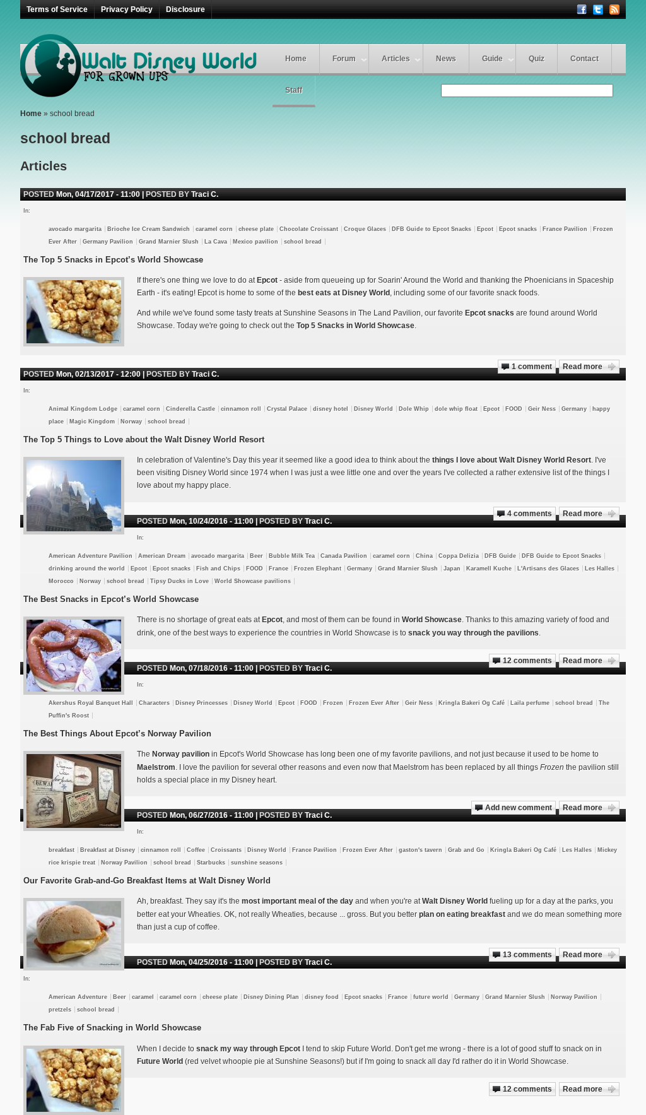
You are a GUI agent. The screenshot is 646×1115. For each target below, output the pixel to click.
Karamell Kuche (489, 568)
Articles (396, 58)
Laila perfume (529, 703)
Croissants (226, 850)
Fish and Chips (218, 568)
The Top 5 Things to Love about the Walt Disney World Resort (143, 439)
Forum (344, 58)
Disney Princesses (201, 703)
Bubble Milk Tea (292, 556)
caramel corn (214, 229)
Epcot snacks (518, 229)
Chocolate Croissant (308, 229)
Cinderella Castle (190, 409)
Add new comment (518, 807)
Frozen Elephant (317, 568)
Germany (574, 409)
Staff (293, 90)
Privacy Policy (127, 9)
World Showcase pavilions (252, 581)
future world (431, 997)
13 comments (527, 955)
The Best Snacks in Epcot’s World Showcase (111, 599)
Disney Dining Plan (271, 997)
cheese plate (256, 229)
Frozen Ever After (374, 703)
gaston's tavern (420, 850)
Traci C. (204, 194)
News (446, 58)
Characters (154, 703)
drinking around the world (87, 568)
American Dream (161, 556)
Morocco (61, 581)
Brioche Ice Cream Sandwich (148, 229)
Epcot (485, 229)
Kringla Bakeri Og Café (471, 703)
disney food (322, 997)
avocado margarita (75, 229)
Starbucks (211, 862)
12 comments (527, 660)
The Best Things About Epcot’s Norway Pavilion (117, 733)
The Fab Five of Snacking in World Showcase (112, 1027)
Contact (584, 58)
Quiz (536, 58)
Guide (492, 58)
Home (296, 58)
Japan (452, 568)
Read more (582, 366)
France (278, 568)
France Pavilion (565, 229)
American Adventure (78, 997)
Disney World (373, 409)
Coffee (196, 850)
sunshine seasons (257, 862)
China (424, 556)
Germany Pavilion (108, 242)
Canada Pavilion (343, 556)
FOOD (513, 409)
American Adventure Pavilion (90, 556)
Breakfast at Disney (107, 850)
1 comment (532, 366)
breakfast (61, 850)
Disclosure (185, 9)
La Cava (215, 242)
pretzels (60, 1009)
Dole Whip (414, 409)
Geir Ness (542, 409)
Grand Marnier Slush (169, 242)
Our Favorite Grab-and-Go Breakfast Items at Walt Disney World (147, 880)
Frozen (333, 703)
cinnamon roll (241, 409)
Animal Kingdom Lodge (83, 409)
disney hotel (330, 409)
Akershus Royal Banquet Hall (91, 703)
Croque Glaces (365, 229)
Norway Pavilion (124, 862)
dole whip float (456, 409)
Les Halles (599, 568)
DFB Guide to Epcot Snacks (431, 229)
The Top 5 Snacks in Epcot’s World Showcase (113, 259)
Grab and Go (466, 850)
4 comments (529, 513)
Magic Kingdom (92, 421)
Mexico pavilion (255, 242)
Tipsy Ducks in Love (179, 581)
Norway (131, 421)
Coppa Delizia (458, 556)
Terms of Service (57, 9)
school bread (303, 242)
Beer (256, 556)
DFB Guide (500, 556)
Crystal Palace (287, 409)
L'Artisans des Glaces (548, 568)
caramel (143, 997)
